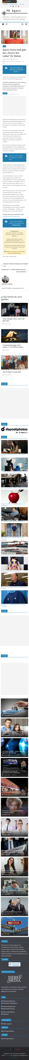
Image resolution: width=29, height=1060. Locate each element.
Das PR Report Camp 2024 (12, 372)
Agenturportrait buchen (9, 1008)
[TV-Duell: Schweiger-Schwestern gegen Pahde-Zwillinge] (14, 727)
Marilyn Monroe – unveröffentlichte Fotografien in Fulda (12, 811)
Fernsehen (12, 61)
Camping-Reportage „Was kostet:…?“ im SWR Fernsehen (13, 346)
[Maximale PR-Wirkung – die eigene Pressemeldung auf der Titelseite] (14, 847)
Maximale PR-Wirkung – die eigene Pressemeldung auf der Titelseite (11, 851)
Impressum (6, 1014)
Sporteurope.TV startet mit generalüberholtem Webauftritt (11, 772)
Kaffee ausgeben (7, 1023)
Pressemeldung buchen (9, 1006)
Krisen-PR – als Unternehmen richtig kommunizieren (12, 831)
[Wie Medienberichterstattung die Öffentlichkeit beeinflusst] (14, 926)
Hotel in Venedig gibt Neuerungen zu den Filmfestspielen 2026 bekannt (13, 791)
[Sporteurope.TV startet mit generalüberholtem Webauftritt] (14, 767)
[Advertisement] (14, 106)
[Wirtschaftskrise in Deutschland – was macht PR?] (14, 886)
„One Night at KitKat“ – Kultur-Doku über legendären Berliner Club (13, 752)
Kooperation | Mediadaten (9, 1003)
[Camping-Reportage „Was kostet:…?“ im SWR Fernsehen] (14, 330)
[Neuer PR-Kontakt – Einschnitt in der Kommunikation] (14, 866)
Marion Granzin (7, 59)
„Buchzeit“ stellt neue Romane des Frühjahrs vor (15, 265)
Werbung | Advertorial (8, 1001)
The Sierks (12, 991)
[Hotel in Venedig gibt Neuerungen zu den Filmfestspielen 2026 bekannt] (14, 787)
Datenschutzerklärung (8, 1012)
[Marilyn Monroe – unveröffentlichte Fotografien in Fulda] (14, 807)
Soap (4, 63)
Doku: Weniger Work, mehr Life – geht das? (14, 320)
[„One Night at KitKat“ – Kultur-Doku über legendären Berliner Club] (14, 747)
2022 (5, 61)
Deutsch (8, 1)
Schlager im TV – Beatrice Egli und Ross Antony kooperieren (13, 270)
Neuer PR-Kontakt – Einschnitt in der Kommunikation (12, 871)
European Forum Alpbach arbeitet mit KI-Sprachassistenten (13, 712)
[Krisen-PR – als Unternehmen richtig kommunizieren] (14, 827)
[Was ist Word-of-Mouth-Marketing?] (14, 906)
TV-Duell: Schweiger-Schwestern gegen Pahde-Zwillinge (13, 732)
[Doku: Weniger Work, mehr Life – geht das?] (14, 304)
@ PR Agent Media (8, 1031)
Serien (23, 61)
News (4, 46)
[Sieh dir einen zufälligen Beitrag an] (26, 24)
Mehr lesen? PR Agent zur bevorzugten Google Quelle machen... (16, 69)
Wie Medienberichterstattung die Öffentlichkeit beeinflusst (11, 931)
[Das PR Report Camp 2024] (14, 356)
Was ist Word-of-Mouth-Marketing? (12, 912)
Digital (8, 61)
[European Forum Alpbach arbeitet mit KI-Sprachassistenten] (14, 707)
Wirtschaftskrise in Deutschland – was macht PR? (12, 891)
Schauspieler (18, 61)
